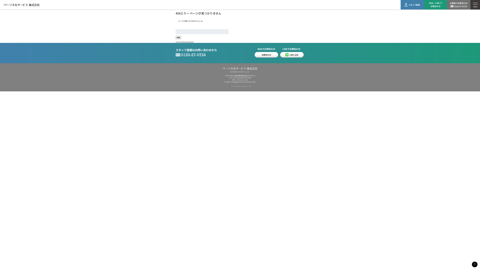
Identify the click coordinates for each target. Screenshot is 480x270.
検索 (178, 37)
